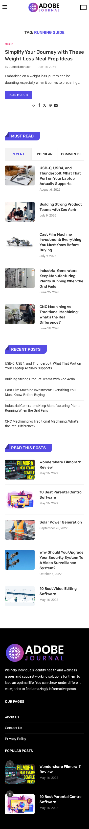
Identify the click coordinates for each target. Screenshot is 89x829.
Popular (44, 154)
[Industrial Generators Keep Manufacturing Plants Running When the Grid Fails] (20, 278)
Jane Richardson (20, 67)
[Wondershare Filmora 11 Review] (20, 470)
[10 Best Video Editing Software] (20, 596)
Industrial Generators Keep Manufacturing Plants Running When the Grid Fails (61, 278)
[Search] (83, 7)
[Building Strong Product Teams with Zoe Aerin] (20, 212)
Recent (18, 154)
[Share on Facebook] (39, 105)
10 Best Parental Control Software (61, 495)
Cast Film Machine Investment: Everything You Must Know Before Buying (60, 242)
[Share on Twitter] (44, 105)
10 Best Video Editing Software (58, 591)
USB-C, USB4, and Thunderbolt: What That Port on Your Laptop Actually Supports (60, 176)
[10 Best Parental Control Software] (20, 500)
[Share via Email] (56, 105)
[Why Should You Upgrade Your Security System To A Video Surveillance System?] (20, 560)
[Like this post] (33, 105)
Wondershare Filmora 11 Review (61, 465)
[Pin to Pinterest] (50, 105)
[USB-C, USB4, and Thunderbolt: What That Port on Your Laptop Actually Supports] (20, 175)
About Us (12, 717)
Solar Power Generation (61, 522)
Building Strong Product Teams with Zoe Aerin (61, 207)
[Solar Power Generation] (20, 530)
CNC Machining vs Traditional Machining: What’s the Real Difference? (59, 315)
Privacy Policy (15, 739)
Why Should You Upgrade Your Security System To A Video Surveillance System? (62, 560)
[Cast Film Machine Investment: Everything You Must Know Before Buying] (20, 242)
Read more (17, 95)
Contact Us (13, 728)
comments (71, 154)
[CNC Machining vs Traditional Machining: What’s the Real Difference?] (20, 314)
